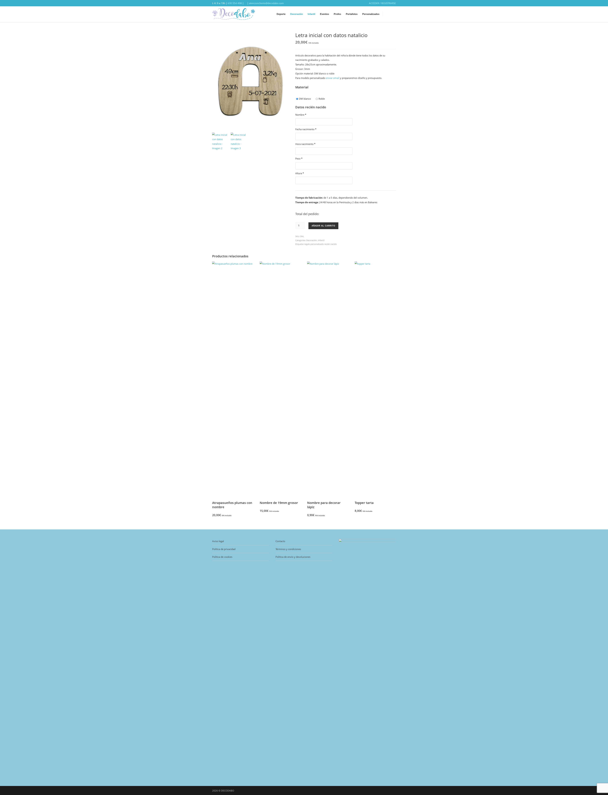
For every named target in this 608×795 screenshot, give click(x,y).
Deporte (281, 14)
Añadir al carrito (323, 226)
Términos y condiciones (288, 549)
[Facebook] (386, 790)
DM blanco (305, 98)
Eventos (324, 14)
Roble (322, 98)
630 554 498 (235, 3)
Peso (298, 158)
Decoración (296, 14)
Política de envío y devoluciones (293, 556)
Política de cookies (222, 556)
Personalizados (370, 14)
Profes (337, 14)
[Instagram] (393, 790)
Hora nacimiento (305, 144)
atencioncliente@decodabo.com (266, 3)
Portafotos (352, 14)
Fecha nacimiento (305, 129)
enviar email (333, 78)
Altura (299, 173)
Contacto (280, 541)
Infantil (311, 14)
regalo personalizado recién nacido (320, 244)
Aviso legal (218, 541)
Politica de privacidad (223, 549)
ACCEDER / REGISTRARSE (382, 3)
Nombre (300, 114)
